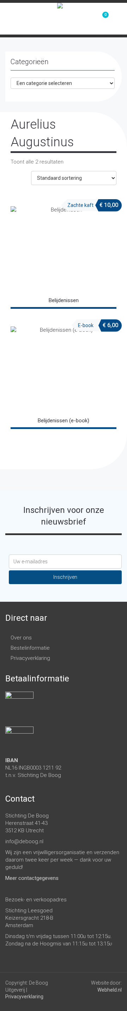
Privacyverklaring (30, 658)
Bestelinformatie (30, 648)
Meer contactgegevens (32, 878)
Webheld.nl (109, 990)
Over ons (21, 638)
